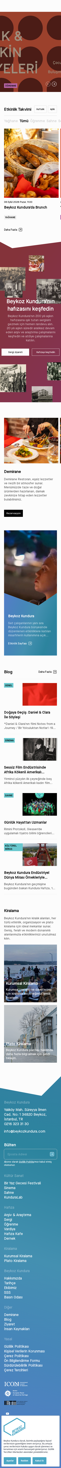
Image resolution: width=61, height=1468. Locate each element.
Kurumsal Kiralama (18, 1256)
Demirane (11, 1314)
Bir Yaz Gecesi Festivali (22, 1183)
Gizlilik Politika (26, 1161)
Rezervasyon (13, 513)
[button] (48, 84)
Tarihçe (10, 1283)
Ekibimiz (10, 1287)
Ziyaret (9, 1324)
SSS (7, 1292)
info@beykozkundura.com (24, 1131)
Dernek (9, 1238)
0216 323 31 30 (16, 1123)
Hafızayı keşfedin (45, 352)
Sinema (9, 1187)
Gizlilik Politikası (16, 1346)
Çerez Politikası (16, 1355)
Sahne (52, 120)
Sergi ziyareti (15, 352)
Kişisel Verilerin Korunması (24, 1351)
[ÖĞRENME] (30, 91)
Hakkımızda (13, 1278)
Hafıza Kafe (13, 1233)
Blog (7, 1319)
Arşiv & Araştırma (17, 1214)
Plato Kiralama (15, 1260)
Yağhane (11, 120)
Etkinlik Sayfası (17, 643)
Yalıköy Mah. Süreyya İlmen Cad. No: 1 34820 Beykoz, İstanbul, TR (25, 1114)
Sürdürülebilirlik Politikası (23, 1365)
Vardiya (9, 1229)
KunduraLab (13, 1197)
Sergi (8, 1219)
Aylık (52, 109)
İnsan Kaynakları (16, 1328)
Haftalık (40, 109)
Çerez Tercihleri (16, 1370)
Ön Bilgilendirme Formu (22, 1360)
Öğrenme (37, 120)
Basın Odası (13, 1297)
